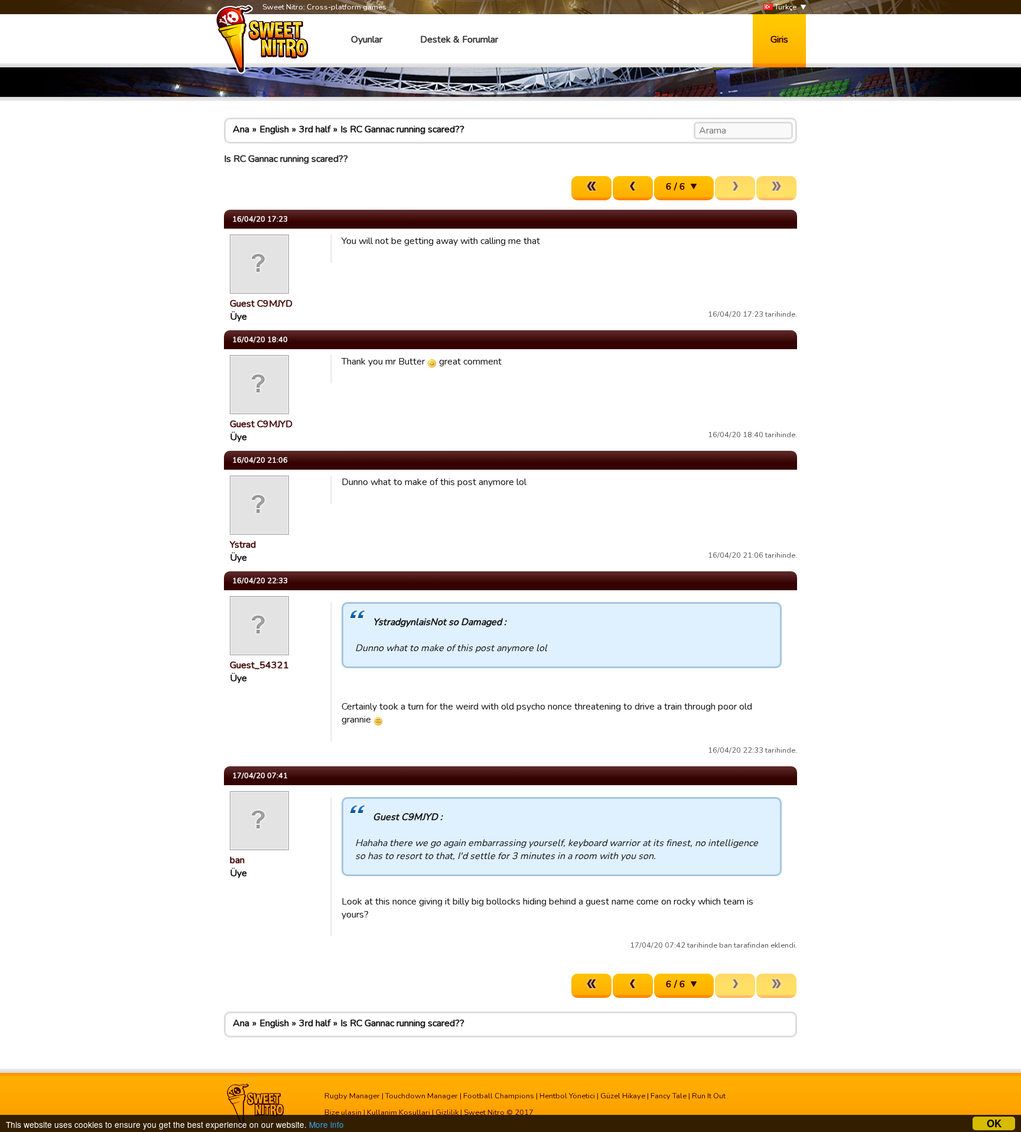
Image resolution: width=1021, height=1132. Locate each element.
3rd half (314, 129)
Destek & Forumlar (459, 39)
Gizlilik (447, 1112)
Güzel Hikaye (622, 1096)
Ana (241, 129)
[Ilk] (591, 188)
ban (237, 860)
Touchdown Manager (421, 1096)
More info (326, 1124)
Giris (779, 39)
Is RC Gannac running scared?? (402, 129)
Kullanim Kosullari (398, 1112)
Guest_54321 (259, 665)
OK (994, 1123)
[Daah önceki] (633, 188)
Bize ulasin (343, 1112)
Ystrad (243, 544)
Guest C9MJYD (261, 303)
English (274, 129)
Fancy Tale (669, 1096)
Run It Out (709, 1096)
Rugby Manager (352, 1096)
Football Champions (498, 1096)
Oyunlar (366, 39)
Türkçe (784, 7)
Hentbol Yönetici (567, 1096)
